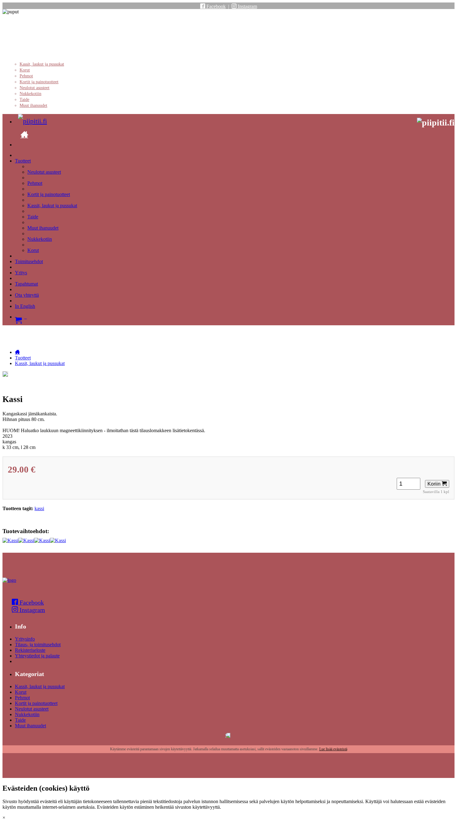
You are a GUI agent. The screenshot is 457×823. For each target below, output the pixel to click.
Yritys (21, 272)
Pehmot (26, 76)
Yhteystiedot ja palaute (37, 655)
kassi (39, 508)
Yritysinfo (25, 639)
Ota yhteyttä (27, 295)
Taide (24, 99)
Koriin (434, 484)
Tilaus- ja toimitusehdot (38, 644)
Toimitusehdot (29, 261)
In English (25, 306)
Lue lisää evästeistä (333, 749)
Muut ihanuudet (33, 105)
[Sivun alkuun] (9, 580)
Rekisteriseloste (30, 650)
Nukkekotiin (30, 93)
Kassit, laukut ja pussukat (42, 64)
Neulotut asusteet (34, 87)
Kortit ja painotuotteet (39, 82)
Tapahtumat (26, 283)
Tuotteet (23, 160)
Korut (25, 70)
